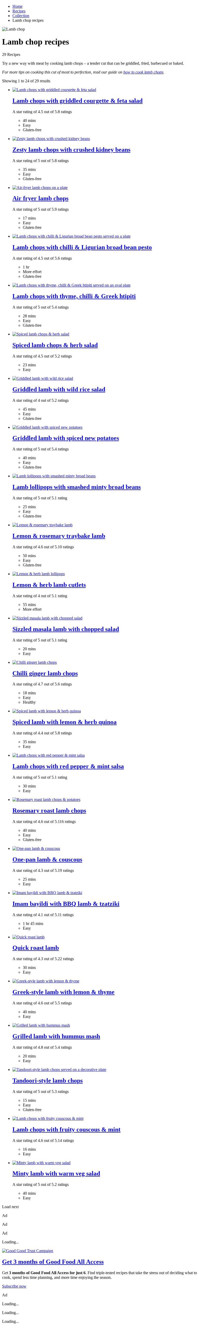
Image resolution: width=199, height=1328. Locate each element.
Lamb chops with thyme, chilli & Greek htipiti (74, 296)
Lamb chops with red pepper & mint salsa (68, 766)
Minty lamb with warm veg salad (56, 1173)
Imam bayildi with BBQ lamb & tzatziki (65, 903)
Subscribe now (14, 1286)
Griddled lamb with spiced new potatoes (65, 438)
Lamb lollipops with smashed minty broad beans (76, 487)
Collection (20, 15)
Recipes (18, 11)
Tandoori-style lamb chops (47, 1080)
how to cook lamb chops (143, 72)
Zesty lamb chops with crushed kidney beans (71, 149)
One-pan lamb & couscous (47, 859)
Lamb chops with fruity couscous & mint (66, 1129)
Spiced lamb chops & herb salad (55, 345)
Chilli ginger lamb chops (45, 673)
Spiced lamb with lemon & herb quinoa (64, 722)
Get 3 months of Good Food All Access (53, 1261)
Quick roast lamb (35, 947)
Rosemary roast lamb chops (49, 810)
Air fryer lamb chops (40, 198)
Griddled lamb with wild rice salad (58, 389)
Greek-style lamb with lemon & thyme (63, 992)
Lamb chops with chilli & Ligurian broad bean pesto (82, 247)
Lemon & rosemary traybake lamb (58, 535)
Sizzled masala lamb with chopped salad (65, 629)
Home (17, 6)
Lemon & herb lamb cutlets (49, 584)
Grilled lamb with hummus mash (56, 1036)
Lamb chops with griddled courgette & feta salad (77, 100)
